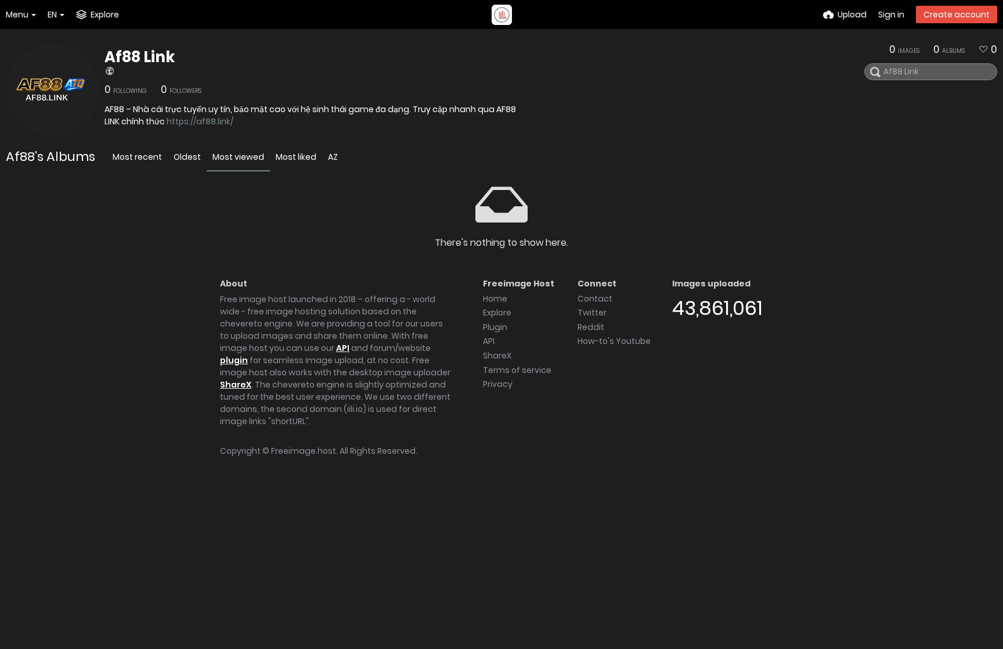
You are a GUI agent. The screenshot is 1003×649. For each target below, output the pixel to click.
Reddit (591, 327)
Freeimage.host (303, 451)
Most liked (296, 157)
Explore (497, 312)
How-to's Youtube (614, 341)
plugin (234, 360)
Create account (956, 14)
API (342, 348)
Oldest (187, 157)
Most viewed (238, 157)
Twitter (592, 312)
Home (495, 298)
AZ (333, 157)
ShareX (235, 384)
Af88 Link (139, 56)
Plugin (495, 327)
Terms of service (517, 370)
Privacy (498, 384)
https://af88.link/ (200, 121)
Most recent (137, 157)
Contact (595, 298)
